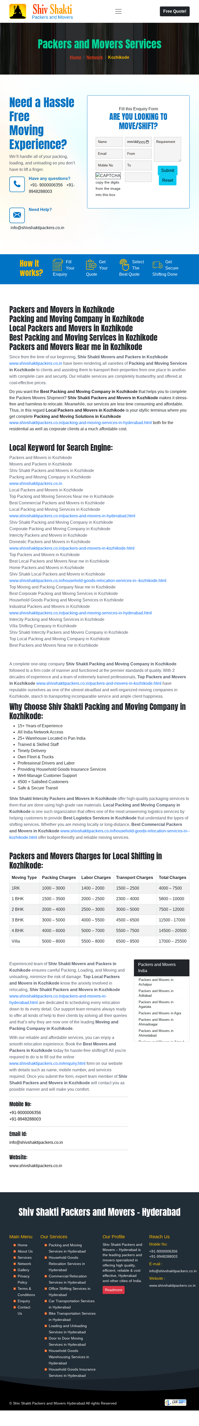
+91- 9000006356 (46, 185)
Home (75, 57)
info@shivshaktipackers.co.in (37, 227)
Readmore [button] (113, 1290)
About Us (25, 1251)
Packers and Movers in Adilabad (156, 993)
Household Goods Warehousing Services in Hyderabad (69, 1357)
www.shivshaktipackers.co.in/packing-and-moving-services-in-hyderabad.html (80, 422)
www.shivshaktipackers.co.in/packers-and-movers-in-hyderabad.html (72, 516)
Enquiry (24, 1301)
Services (25, 1257)
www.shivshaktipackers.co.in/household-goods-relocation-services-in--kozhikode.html (87, 580)
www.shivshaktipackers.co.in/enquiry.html (47, 1063)
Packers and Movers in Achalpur (156, 982)
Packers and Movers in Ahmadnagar (156, 1022)
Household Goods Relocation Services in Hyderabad (67, 1263)
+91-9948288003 (25, 1119)
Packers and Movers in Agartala (156, 1004)
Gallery (23, 1270)
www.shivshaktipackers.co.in (35, 363)
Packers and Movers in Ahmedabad (156, 1033)
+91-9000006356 (25, 1112)
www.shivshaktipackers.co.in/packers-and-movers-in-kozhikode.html (71, 548)
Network (95, 57)
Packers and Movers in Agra (160, 1013)
